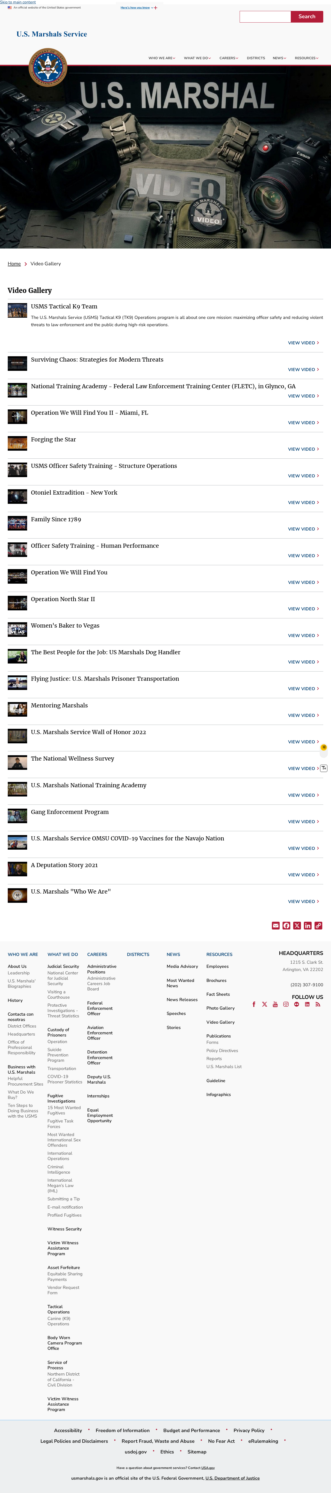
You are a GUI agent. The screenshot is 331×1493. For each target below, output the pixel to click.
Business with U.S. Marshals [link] (21, 1069)
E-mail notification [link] (65, 1207)
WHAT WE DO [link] (62, 954)
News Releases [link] (182, 999)
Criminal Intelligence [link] (58, 1169)
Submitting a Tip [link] (63, 1199)
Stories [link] (174, 1027)
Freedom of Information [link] (123, 1430)
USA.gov (208, 1468)
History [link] (15, 1000)
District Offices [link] (22, 1026)
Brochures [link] (216, 980)
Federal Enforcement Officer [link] (100, 1008)
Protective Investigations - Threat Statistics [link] (63, 1010)
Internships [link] (98, 1096)
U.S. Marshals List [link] (224, 1066)
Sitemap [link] (197, 1451)
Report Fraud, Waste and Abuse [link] (158, 1441)
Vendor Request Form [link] (63, 1290)
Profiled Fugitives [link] (64, 1215)
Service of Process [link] (57, 1365)
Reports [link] (214, 1058)
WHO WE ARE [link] (23, 954)
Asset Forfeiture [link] (63, 1267)
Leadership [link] (19, 973)
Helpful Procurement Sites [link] (25, 1081)
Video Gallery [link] (220, 1022)
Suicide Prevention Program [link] (57, 1054)
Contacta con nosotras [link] (20, 1016)
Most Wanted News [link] (180, 983)
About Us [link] (17, 966)
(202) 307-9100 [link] (307, 985)
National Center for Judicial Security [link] (62, 978)
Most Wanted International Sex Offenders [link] (64, 1139)
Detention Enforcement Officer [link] (100, 1057)
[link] (48, 68)
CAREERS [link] (97, 954)
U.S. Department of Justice (232, 1478)
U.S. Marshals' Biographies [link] (22, 983)
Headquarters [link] (21, 1034)
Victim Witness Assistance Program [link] (63, 1248)
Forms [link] (212, 1042)
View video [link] (301, 343)
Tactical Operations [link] (58, 1309)
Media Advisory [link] (182, 966)
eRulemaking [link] (263, 1441)
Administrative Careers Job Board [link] (101, 983)
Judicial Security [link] (63, 966)
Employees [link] (217, 966)
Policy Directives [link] (222, 1050)
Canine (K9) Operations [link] (59, 1321)
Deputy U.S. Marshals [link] (99, 1079)
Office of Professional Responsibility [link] (21, 1047)
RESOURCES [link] (219, 954)
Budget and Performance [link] (191, 1430)
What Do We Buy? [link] (21, 1094)
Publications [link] (218, 1036)
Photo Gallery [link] (220, 1008)
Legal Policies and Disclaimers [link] (74, 1441)
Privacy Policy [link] (249, 1430)
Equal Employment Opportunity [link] (100, 1115)
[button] (275, 926)
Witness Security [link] (64, 1229)
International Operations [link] (59, 1155)
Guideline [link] (215, 1081)
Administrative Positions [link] (102, 969)
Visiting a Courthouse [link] (58, 994)
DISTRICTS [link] (138, 954)
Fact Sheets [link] (218, 994)
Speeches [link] (176, 1013)
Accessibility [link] (68, 1430)
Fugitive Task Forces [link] (60, 1123)
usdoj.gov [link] (136, 1451)
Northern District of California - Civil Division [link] (63, 1379)
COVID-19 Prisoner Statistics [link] (64, 1079)
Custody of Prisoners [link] (58, 1032)
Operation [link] (57, 1041)
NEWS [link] (173, 954)
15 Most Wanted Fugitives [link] (64, 1110)
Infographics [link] (218, 1094)
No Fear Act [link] (221, 1441)
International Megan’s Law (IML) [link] (60, 1185)
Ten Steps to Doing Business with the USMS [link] (23, 1110)
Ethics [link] (167, 1451)
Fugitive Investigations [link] (61, 1098)
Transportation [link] (61, 1068)
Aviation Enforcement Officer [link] (100, 1032)
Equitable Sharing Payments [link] (65, 1276)
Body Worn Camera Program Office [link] (64, 1343)
